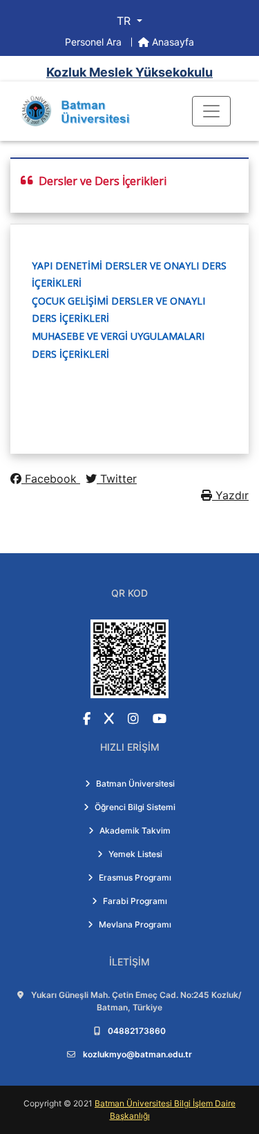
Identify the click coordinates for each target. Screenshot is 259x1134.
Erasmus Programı (135, 877)
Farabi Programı (135, 901)
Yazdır (230, 495)
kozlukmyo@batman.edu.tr (137, 1054)
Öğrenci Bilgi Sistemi (135, 807)
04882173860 (137, 1031)
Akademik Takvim (135, 830)
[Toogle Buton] (211, 111)
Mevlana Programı (135, 924)
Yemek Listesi (135, 854)
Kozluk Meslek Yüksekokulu (129, 72)
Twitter (117, 479)
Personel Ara (94, 42)
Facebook (50, 479)
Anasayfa (171, 42)
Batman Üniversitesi (135, 783)
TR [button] (125, 21)
